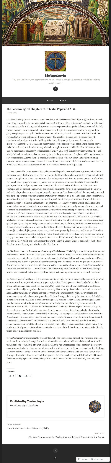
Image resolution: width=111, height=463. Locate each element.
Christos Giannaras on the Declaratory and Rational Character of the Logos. (67, 435)
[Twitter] (55, 89)
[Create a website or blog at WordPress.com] (55, 458)
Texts (62, 100)
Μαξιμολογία (55, 76)
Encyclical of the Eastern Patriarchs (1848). (27, 426)
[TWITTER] (55, 450)
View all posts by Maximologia (24, 405)
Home (50, 100)
